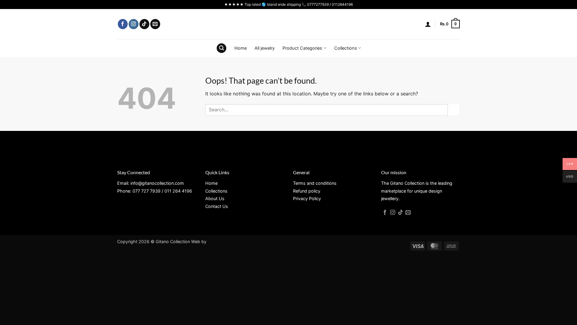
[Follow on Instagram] (134, 24)
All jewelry (265, 48)
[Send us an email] (155, 24)
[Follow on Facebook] (123, 24)
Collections (345, 48)
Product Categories (302, 48)
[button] (428, 24)
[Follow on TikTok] (144, 24)
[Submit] (454, 110)
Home (240, 48)
